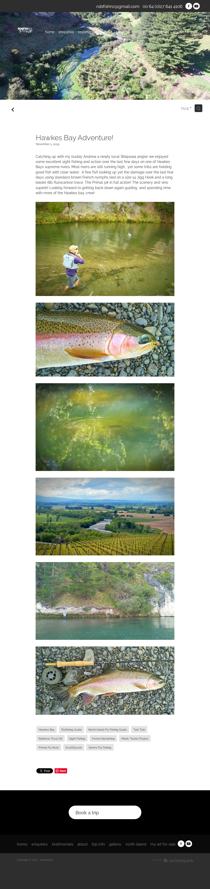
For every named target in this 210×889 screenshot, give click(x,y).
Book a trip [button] (87, 812)
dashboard (46, 859)
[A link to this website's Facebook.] (188, 6)
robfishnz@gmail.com (118, 6)
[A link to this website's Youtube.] (196, 6)
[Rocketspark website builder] (172, 861)
